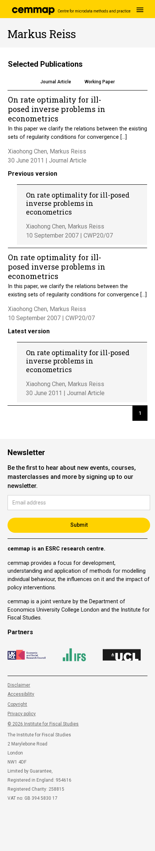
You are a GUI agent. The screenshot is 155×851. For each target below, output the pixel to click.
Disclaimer (19, 685)
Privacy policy (22, 713)
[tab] (55, 82)
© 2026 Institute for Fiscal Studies (43, 724)
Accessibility (21, 694)
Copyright (17, 704)
